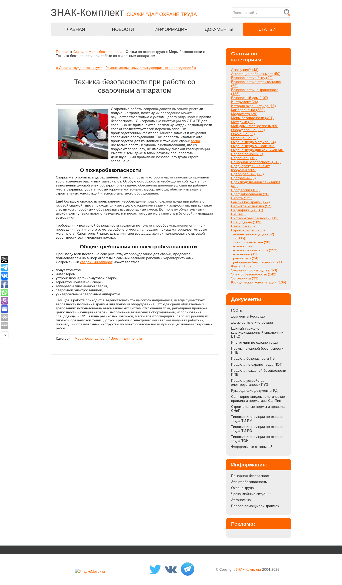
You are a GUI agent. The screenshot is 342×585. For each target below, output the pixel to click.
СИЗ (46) (238, 214)
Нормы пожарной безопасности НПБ (257, 350)
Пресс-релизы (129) (247, 174)
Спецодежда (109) (246, 222)
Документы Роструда (248, 316)
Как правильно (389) (248, 110)
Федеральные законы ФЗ (251, 447)
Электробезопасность (249, 482)
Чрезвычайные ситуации (251, 494)
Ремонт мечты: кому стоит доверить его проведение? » (150, 68)
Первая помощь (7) (247, 154)
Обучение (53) (243, 134)
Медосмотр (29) (244, 114)
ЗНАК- (124, 12)
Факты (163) (241, 266)
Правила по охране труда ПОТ (256, 364)
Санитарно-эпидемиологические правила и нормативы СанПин (258, 399)
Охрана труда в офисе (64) (253, 142)
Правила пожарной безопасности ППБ (258, 372)
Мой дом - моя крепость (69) (254, 126)
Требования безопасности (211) (257, 262)
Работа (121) (241, 198)
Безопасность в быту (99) (252, 78)
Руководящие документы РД (254, 390)
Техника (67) (241, 246)
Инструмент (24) (244, 102)
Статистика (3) (243, 226)
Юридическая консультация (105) (258, 282)
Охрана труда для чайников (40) (257, 150)
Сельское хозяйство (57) (251, 206)
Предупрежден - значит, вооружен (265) (250, 168)
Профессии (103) (245, 190)
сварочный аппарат (96, 262)
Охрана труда (242, 488)
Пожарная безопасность (251, 476)
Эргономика (241, 500)
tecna (195, 141)
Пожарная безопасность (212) (256, 162)
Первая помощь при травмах (255, 506)
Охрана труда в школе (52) (253, 146)
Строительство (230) (248, 230)
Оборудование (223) (248, 130)
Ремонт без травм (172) (250, 202)
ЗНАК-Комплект (248, 569)
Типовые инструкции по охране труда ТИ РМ (257, 419)
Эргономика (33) (244, 278)
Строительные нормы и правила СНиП (258, 409)
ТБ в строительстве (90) (250, 242)
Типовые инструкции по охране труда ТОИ (257, 439)
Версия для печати (126, 338)
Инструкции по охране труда (254, 342)
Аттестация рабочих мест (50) (255, 74)
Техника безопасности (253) (254, 250)
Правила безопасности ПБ (253, 358)
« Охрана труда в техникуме (79, 68)
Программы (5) (243, 178)
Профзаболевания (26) (250, 194)
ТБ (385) (238, 238)
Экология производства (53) (254, 270)
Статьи (79, 52)
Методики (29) (243, 122)
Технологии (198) (245, 254)
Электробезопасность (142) (253, 274)
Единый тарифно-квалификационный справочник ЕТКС (257, 332)
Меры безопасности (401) (252, 118)
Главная (62, 52)
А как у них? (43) (244, 70)
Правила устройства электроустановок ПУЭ (249, 382)
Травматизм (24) (244, 258)
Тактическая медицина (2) (252, 234)
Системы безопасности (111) (254, 218)
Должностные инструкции (252, 322)
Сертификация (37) (247, 210)
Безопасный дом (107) (249, 98)
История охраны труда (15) (253, 106)
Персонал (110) (244, 158)
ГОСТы (237, 310)
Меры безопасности (105, 52)
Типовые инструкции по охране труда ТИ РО (257, 429)
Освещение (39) (244, 138)
